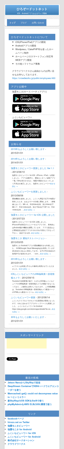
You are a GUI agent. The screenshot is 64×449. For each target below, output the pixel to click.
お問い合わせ (38, 22)
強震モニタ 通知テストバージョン (28, 238)
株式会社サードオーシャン (21, 440)
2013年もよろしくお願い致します (28, 258)
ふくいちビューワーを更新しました (28, 191)
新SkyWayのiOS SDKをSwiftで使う (26, 400)
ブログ (23, 22)
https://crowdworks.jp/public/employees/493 (33, 78)
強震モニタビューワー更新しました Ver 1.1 (32, 168)
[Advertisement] (27, 343)
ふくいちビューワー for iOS (22, 433)
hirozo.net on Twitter (19, 422)
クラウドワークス (16, 443)
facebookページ (16, 418)
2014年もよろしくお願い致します (28, 158)
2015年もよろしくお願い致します (28, 149)
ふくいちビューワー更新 (23, 297)
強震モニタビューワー (19, 425)
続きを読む (29, 210)
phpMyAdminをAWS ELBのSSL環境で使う (30, 404)
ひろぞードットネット (32, 9)
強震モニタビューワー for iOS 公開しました (33, 214)
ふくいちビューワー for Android (24, 436)
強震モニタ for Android (20, 429)
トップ (12, 22)
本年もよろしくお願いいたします (27, 317)
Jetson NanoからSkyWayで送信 (24, 382)
